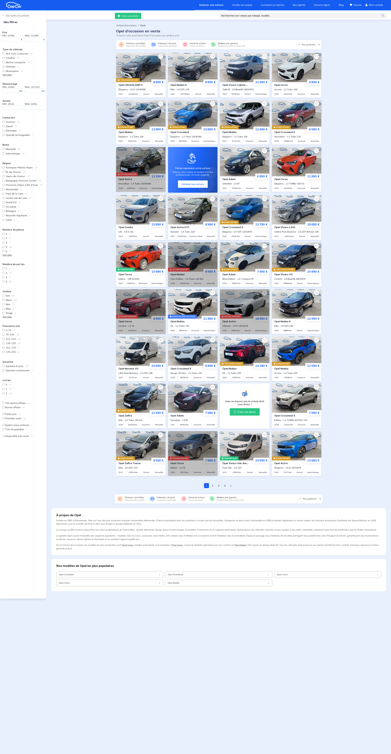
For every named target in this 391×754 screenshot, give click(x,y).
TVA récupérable (16, 429)
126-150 (13, 343)
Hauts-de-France (17, 176)
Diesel (11, 126)
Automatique (15, 153)
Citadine (13, 57)
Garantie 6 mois (17, 366)
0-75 (10, 330)
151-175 (12, 347)
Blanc (11, 300)
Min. (8, 35)
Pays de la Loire (16, 193)
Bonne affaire (14, 407)
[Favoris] (160, 56)
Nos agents (299, 4)
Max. (31, 35)
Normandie (13, 189)
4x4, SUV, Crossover (19, 53)
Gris (10, 295)
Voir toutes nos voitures (17, 15)
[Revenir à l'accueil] (15, 5)
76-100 (12, 334)
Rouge (11, 312)
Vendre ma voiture (242, 4)
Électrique (13, 130)
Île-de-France (15, 171)
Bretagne (12, 211)
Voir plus (7, 74)
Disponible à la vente (19, 436)
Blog (341, 4)
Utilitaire (12, 66)
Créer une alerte (129, 15)
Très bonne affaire (17, 403)
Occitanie (13, 206)
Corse (10, 219)
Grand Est (13, 202)
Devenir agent (322, 4)
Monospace (14, 71)
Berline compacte (18, 62)
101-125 (13, 338)
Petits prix (13, 414)
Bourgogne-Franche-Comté (23, 180)
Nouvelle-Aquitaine (18, 215)
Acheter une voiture (211, 4)
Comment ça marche (272, 4)
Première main (15, 418)
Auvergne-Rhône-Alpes (21, 167)
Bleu (10, 308)
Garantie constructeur (19, 370)
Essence (13, 121)
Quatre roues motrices (18, 425)
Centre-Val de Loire (18, 198)
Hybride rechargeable (19, 134)
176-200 (12, 351)
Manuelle (13, 149)
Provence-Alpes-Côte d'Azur (24, 184)
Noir (10, 304)
